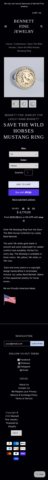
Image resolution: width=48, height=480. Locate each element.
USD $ (15, 433)
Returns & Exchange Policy (24, 395)
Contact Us (24, 388)
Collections (19, 44)
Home (9, 44)
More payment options (23, 199)
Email (25, 370)
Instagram (25, 366)
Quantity (19, 172)
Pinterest (25, 363)
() (36, 13)
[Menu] (5, 26)
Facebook (25, 359)
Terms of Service (24, 398)
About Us (24, 384)
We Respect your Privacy (24, 391)
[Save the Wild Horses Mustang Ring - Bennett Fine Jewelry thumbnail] (15, 104)
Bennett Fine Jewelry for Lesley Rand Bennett (24, 117)
